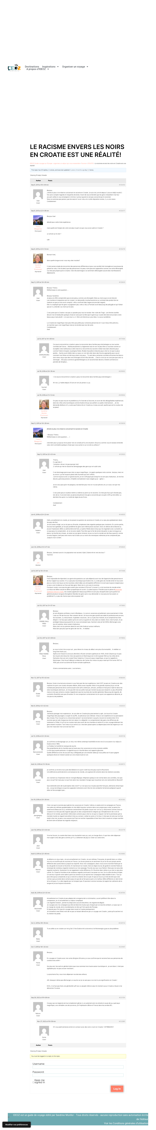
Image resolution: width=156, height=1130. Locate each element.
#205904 (122, 395)
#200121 (122, 706)
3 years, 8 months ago (77, 170)
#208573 (122, 764)
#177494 (122, 339)
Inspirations (48, 66)
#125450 (122, 185)
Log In (117, 1088)
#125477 (122, 211)
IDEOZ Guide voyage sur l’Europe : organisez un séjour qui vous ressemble (55, 163)
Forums (83, 163)
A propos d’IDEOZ (36, 69)
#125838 (122, 423)
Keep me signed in (39, 1081)
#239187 (122, 947)
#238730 (122, 923)
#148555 (122, 514)
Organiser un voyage (73, 66)
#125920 (122, 454)
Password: (38, 1072)
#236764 (122, 893)
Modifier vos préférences (16, 1124)
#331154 (122, 997)
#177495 (122, 571)
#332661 (122, 1021)
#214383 (122, 799)
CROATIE (90, 163)
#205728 (122, 736)
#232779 (122, 830)
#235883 (122, 854)
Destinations (32, 66)
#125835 (122, 282)
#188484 (122, 678)
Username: (39, 1064)
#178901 (122, 605)
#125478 (122, 249)
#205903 (122, 371)
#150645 (122, 547)
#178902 (122, 638)
